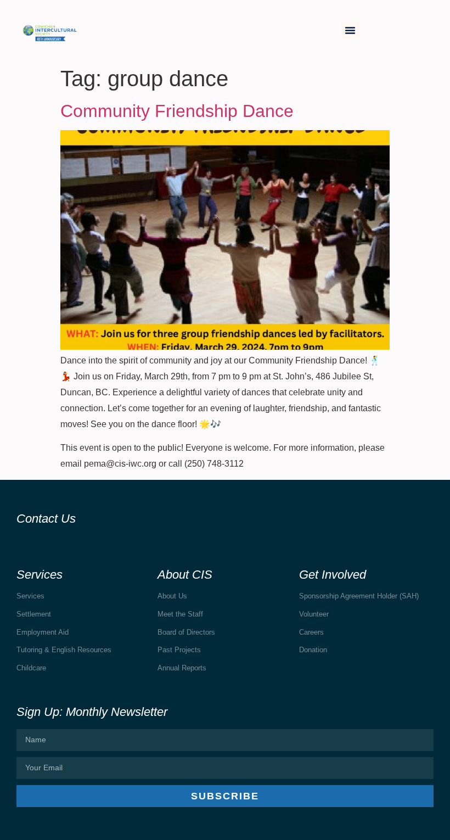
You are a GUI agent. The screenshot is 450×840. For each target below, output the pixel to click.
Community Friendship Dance (177, 111)
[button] (350, 30)
